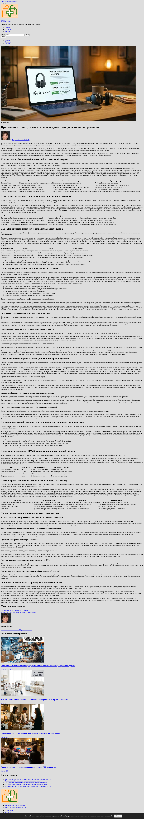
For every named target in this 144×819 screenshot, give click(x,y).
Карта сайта (9, 810)
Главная (7, 27)
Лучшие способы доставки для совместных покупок (22, 781)
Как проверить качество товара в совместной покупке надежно (26, 782)
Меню (3, 36)
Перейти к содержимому (9, 1)
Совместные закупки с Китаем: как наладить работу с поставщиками (30, 733)
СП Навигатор (6, 21)
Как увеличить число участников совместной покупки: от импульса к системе (34, 700)
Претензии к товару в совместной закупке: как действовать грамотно (28, 779)
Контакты (8, 29)
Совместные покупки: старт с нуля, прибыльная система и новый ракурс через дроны (38, 666)
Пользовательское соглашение (15, 805)
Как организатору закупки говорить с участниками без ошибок (26, 784)
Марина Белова (17, 140)
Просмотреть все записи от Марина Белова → (16, 630)
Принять (118, 816)
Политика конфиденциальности (15, 807)
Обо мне (7, 31)
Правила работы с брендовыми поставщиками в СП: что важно (28, 767)
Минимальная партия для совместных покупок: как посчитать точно (28, 786)
